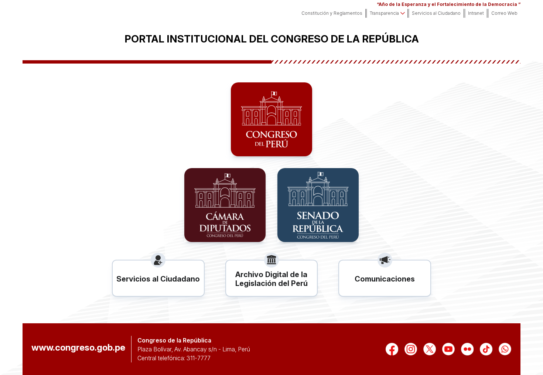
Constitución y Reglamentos (331, 13)
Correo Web (504, 13)
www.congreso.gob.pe (78, 347)
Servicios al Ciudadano (436, 13)
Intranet (476, 13)
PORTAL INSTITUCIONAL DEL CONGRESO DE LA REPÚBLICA (271, 39)
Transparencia (384, 13)
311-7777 (199, 358)
